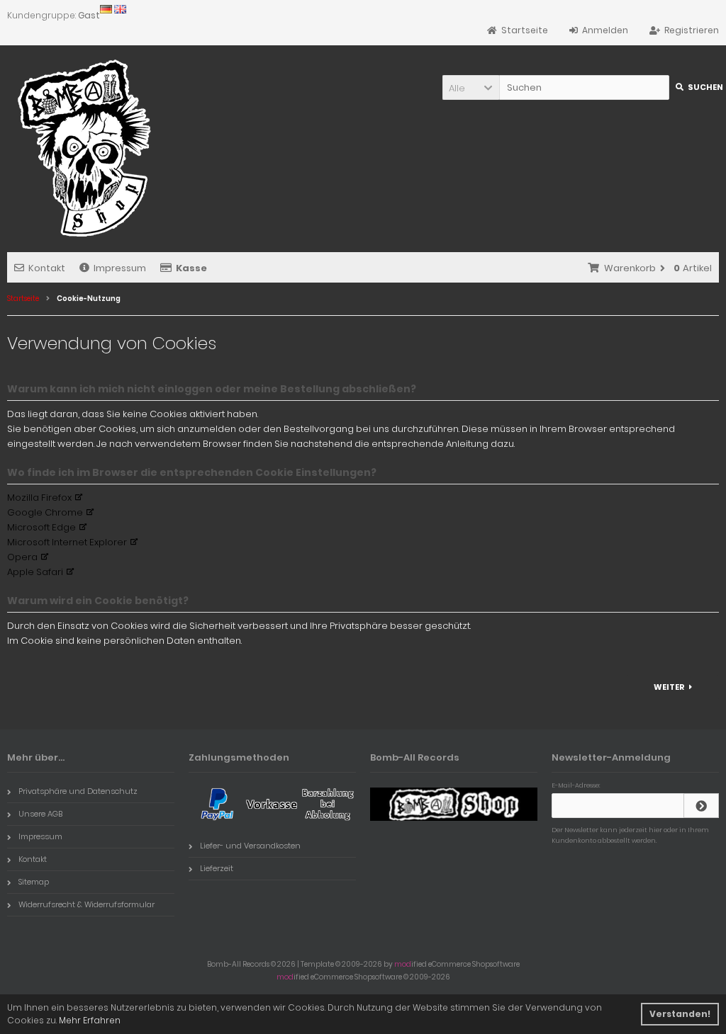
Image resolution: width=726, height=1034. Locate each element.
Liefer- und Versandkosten (250, 845)
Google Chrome (45, 512)
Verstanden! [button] (679, 1014)
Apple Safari (35, 572)
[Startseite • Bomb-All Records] (88, 148)
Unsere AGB (40, 813)
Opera (22, 557)
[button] (470, 87)
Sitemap (33, 881)
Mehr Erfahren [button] (90, 1020)
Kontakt (46, 268)
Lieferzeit (216, 868)
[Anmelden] (701, 805)
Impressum (120, 268)
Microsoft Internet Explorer (67, 542)
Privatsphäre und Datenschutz (78, 791)
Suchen (697, 87)
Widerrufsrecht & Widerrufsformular (86, 904)
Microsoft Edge (41, 527)
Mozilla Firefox (39, 497)
